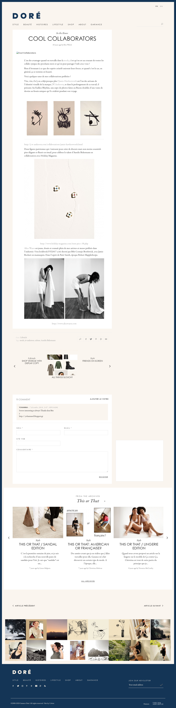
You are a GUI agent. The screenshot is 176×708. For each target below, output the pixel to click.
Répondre (53, 407)
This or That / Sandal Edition (38, 546)
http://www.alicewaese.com (64, 324)
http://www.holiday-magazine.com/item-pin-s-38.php (64, 244)
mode (66, 60)
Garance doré (22, 672)
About (82, 24)
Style (16, 24)
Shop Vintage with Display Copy (32, 362)
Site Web (20, 439)
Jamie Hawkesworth (68, 81)
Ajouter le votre (99, 399)
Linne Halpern (45, 568)
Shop (71, 24)
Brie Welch (68, 45)
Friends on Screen (92, 361)
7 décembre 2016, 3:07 (39, 407)
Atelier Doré (26, 16)
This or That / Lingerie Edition (139, 546)
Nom (19, 428)
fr (157, 6)
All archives (88, 581)
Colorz (51, 703)
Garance (96, 24)
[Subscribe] (161, 684)
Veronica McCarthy (146, 568)
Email (68, 428)
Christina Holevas (95, 568)
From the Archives (88, 496)
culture (37, 340)
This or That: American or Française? (88, 546)
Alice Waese (29, 248)
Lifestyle (58, 24)
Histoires (42, 24)
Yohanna (23, 407)
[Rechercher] (162, 24)
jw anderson (29, 340)
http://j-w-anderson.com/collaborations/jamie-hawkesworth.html (53, 144)
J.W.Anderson (58, 84)
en (161, 6)
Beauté (27, 24)
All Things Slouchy (62, 377)
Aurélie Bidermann (48, 340)
